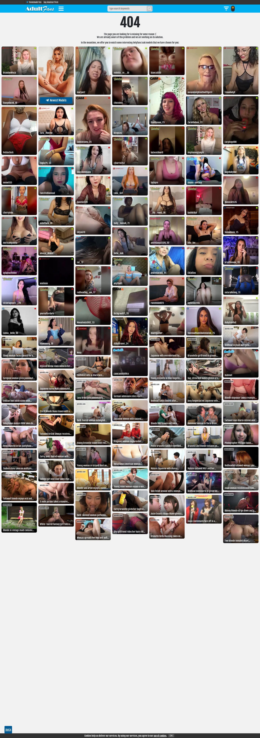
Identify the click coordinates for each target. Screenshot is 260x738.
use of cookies (160, 735)
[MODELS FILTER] (226, 9)
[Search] (150, 9)
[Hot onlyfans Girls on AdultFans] (40, 8)
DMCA (8, 730)
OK (171, 736)
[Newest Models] (56, 104)
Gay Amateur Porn (51, 2)
